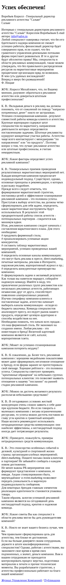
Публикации (52, 580)
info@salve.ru (19, 36)
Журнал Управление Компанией (21, 580)
